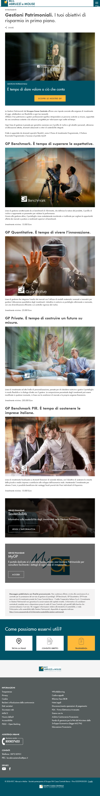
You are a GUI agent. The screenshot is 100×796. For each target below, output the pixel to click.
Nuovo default (17, 716)
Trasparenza (7, 691)
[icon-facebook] (10, 768)
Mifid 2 (5, 713)
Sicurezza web (8, 709)
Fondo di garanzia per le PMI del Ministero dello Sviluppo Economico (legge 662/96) (75, 722)
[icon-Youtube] (4, 768)
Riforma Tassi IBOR (69, 698)
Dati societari (7, 706)
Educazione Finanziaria (61, 726)
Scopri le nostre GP (52, 99)
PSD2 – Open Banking (21, 724)
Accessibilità (7, 720)
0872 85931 (15, 754)
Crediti (90, 781)
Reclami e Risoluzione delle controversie (18, 702)
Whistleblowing (58, 691)
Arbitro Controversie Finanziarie (75, 716)
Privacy (5, 695)
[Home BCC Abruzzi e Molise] (18, 3)
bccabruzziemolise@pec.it (17, 757)
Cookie (5, 698)
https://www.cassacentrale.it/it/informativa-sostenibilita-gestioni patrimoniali (36, 611)
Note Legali (66, 702)
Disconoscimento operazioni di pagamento (69, 706)
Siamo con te (57, 713)
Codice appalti (67, 695)
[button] (96, 3)
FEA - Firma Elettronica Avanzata (65, 709)
